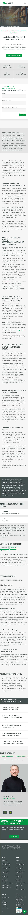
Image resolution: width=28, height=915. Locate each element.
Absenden (23, 114)
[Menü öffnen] (25, 3)
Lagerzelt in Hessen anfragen (14, 55)
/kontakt (16, 493)
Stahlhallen (5, 903)
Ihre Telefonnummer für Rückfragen (9, 107)
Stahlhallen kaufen (21, 330)
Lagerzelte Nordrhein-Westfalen (8, 796)
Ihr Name (4, 93)
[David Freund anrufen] (6, 855)
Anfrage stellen (14, 879)
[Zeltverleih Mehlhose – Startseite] (7, 3)
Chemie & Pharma (4, 550)
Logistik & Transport (14, 547)
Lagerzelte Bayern (18, 799)
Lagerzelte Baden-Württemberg (8, 802)
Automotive (13, 550)
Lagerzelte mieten (7, 281)
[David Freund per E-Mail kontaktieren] (11, 855)
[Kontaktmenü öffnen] (23, 912)
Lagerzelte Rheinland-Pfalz (7, 799)
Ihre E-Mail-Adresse (6, 100)
